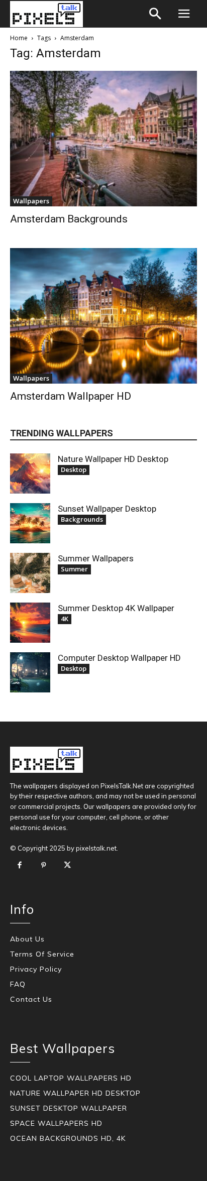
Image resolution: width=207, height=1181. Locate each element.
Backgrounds (82, 519)
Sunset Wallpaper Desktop (107, 509)
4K (64, 618)
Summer (74, 568)
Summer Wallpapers (96, 558)
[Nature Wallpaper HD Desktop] (30, 473)
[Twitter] (67, 865)
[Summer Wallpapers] (30, 573)
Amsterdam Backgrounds (69, 219)
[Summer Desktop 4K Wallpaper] (30, 623)
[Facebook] (19, 865)
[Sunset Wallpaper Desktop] (30, 523)
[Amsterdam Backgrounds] (103, 138)
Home (19, 38)
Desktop (73, 469)
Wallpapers (31, 200)
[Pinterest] (43, 865)
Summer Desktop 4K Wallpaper (116, 608)
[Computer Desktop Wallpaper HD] (30, 672)
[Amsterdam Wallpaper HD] (103, 316)
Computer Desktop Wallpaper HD (119, 658)
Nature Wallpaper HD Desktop (113, 459)
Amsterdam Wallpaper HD (70, 396)
